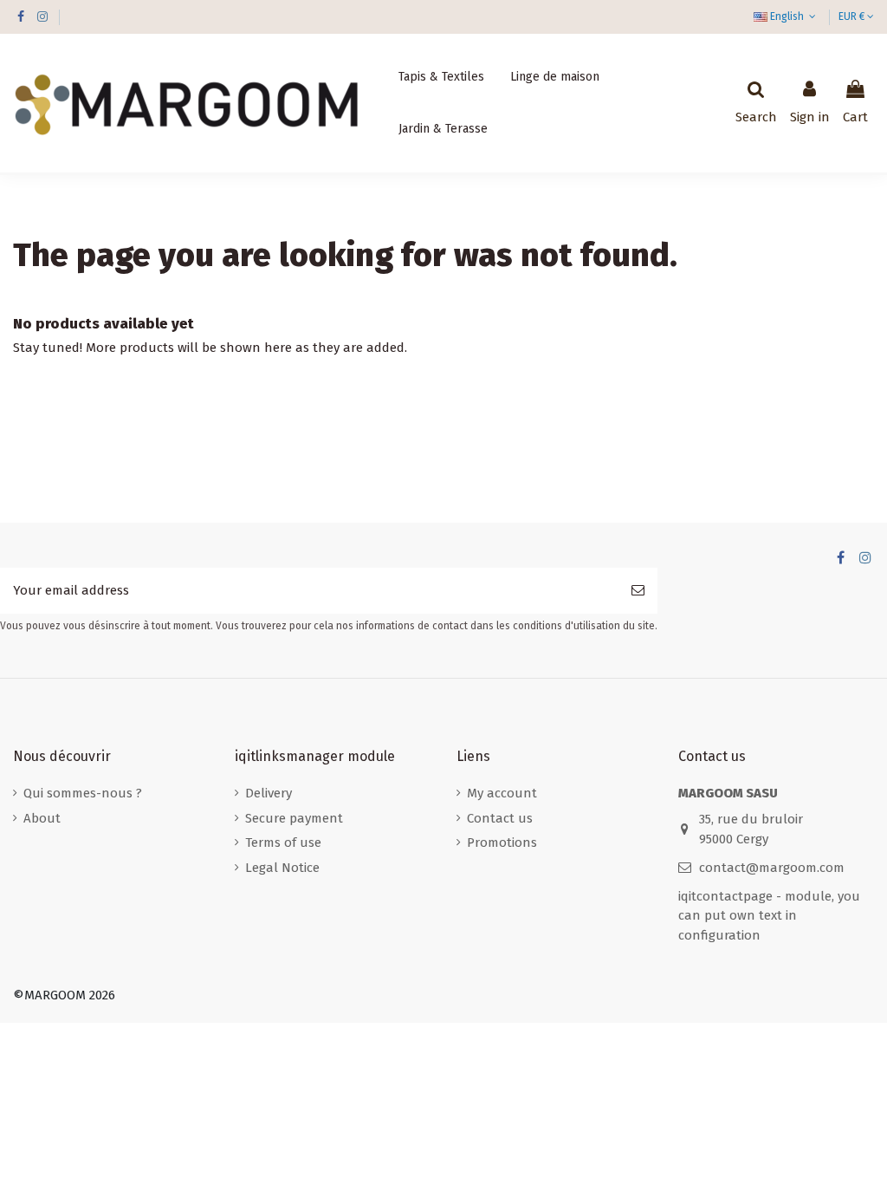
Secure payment (294, 818)
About (42, 818)
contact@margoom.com (772, 867)
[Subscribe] (637, 591)
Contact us (500, 818)
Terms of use (283, 842)
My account (502, 793)
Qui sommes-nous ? (82, 793)
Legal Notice (282, 867)
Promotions (502, 842)
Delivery (268, 793)
